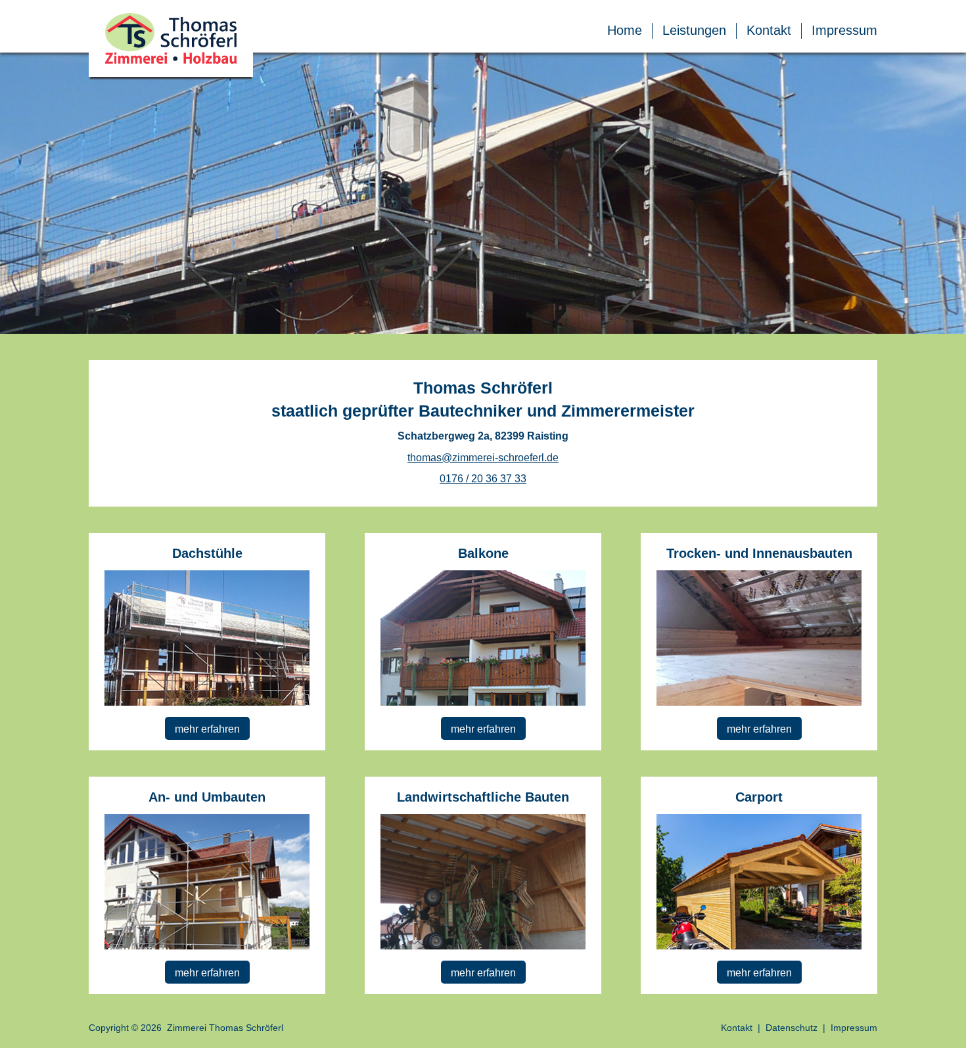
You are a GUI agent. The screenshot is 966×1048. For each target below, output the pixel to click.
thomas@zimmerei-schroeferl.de (483, 457)
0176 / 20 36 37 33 (483, 478)
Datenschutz (791, 1027)
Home (624, 30)
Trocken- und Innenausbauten (759, 553)
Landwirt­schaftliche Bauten (483, 797)
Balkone (483, 553)
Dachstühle (207, 553)
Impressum (844, 30)
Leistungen (694, 30)
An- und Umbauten (207, 797)
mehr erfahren (207, 729)
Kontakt (769, 30)
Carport (759, 797)
